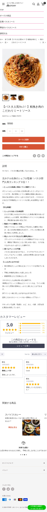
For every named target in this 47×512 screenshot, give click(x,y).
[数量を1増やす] (22, 131)
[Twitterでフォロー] (8, 489)
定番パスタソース (7, 22)
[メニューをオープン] (3, 4)
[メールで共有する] (43, 155)
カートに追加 (23, 139)
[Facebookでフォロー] (3, 489)
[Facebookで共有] (34, 155)
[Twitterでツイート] (38, 155)
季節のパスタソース (8, 28)
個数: (4, 131)
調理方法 (3, 33)
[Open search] (34, 4)
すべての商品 (5, 16)
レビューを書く (23, 346)
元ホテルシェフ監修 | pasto (11, 116)
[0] (42, 4)
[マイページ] (38, 4)
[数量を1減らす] (10, 131)
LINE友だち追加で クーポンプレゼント (37, 507)
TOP (2, 10)
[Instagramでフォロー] (12, 489)
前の (41, 39)
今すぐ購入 (23, 147)
